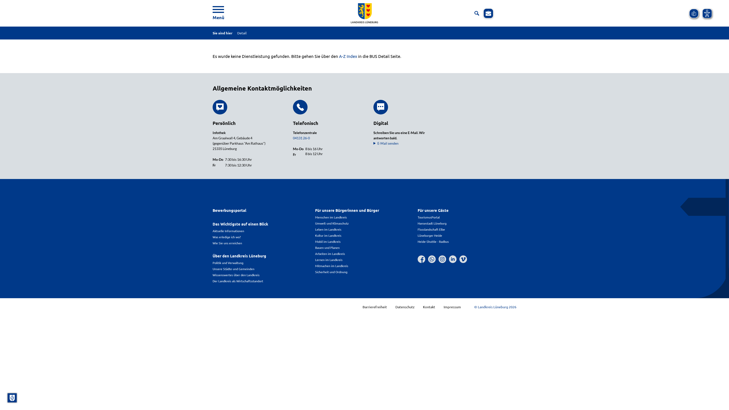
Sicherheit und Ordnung (331, 272)
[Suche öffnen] (477, 13)
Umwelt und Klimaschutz (332, 223)
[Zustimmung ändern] (12, 397)
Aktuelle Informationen (228, 231)
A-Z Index (348, 56)
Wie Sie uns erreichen (227, 243)
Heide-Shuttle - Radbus (433, 241)
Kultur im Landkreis (328, 235)
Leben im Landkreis (328, 229)
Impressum (452, 307)
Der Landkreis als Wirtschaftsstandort (238, 281)
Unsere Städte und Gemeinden (233, 269)
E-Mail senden (387, 143)
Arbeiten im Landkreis (330, 253)
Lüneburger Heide (430, 235)
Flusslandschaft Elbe (431, 229)
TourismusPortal (429, 217)
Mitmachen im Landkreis (331, 266)
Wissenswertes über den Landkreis (236, 275)
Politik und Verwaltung (228, 263)
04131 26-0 (301, 138)
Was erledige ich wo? (227, 237)
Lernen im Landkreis (328, 260)
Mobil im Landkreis (328, 241)
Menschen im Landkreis (331, 217)
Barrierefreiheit (375, 307)
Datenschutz (404, 307)
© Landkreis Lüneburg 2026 (495, 307)
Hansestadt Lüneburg (432, 223)
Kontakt (429, 307)
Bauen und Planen (327, 247)
